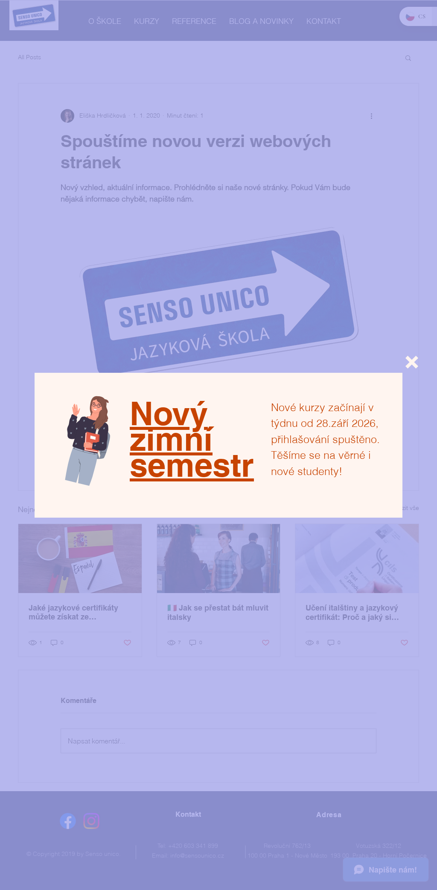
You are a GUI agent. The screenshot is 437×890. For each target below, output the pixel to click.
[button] (411, 362)
